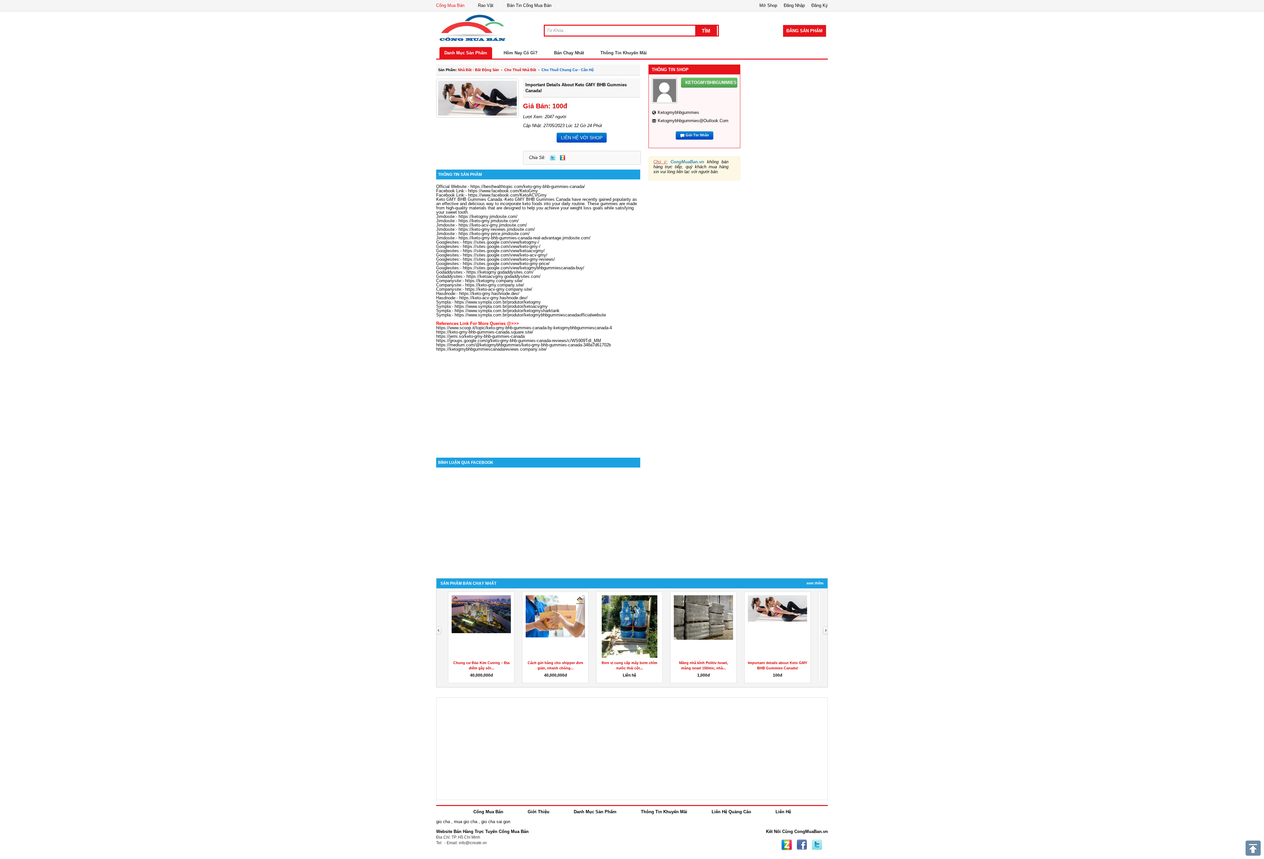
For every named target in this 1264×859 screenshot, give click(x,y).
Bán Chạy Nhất (569, 52)
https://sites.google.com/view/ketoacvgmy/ (504, 250)
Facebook (802, 845)
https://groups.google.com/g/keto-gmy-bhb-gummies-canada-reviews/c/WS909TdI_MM (518, 340)
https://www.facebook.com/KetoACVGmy (507, 195)
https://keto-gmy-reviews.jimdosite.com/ (497, 229)
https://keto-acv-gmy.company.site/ (498, 289)
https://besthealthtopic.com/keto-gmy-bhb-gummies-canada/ (527, 186)
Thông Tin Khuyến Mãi (623, 52)
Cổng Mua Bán (450, 5)
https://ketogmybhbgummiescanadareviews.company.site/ (491, 349)
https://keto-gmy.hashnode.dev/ (489, 293)
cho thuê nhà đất (520, 70)
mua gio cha (465, 821)
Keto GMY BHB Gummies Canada (469, 199)
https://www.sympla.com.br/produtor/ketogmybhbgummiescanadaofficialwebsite (530, 314)
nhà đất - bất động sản (478, 70)
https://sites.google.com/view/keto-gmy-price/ (506, 263)
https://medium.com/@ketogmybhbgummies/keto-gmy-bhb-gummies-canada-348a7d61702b (523, 344)
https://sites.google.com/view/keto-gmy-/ (501, 246)
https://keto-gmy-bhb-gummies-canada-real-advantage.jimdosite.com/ (525, 237)
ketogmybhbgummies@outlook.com (693, 120)
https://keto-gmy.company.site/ (494, 284)
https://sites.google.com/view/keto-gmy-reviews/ (509, 259)
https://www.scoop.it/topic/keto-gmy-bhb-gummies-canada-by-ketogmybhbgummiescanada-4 (524, 327)
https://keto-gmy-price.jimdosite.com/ (494, 233)
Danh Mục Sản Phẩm (465, 52)
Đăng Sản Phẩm (804, 30)
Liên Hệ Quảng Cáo (731, 811)
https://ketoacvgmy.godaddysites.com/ (503, 276)
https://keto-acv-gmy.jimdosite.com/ (493, 225)
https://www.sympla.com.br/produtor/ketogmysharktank (507, 310)
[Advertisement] (538, 402)
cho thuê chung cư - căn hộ (567, 70)
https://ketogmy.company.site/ (494, 280)
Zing (562, 157)
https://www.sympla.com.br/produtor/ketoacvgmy (501, 306)
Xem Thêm (815, 583)
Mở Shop (768, 5)
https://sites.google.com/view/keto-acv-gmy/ (505, 255)
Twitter (552, 157)
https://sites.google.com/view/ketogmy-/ (501, 242)
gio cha (443, 821)
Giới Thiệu (538, 811)
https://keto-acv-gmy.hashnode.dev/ (493, 297)
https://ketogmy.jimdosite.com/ (488, 216)
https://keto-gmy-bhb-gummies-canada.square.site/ (484, 332)
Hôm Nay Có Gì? (521, 52)
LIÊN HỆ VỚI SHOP (581, 137)
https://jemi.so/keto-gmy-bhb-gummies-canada (480, 336)
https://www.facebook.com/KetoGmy (503, 190)
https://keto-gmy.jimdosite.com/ (489, 220)
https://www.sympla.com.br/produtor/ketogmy (498, 302)
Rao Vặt (485, 5)
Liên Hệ (783, 811)
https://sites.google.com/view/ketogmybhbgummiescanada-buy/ (523, 267)
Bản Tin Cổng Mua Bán (529, 5)
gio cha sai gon (495, 821)
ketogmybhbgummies (678, 112)
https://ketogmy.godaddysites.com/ (500, 272)
